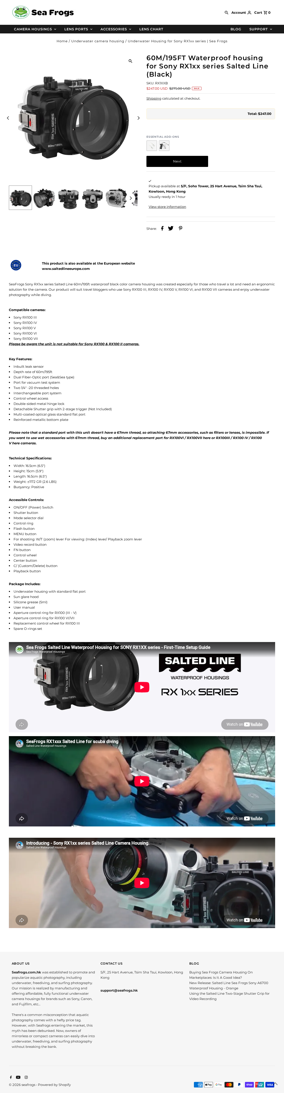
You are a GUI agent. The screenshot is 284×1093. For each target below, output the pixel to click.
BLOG (236, 29)
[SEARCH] (226, 12)
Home (62, 41)
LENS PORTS (76, 29)
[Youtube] (17, 1077)
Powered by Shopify (54, 1085)
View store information (167, 207)
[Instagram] (26, 1077)
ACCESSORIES (114, 29)
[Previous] (8, 118)
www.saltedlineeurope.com (66, 269)
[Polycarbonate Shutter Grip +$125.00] (164, 145)
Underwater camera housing (97, 41)
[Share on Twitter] (171, 229)
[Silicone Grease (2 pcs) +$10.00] (151, 145)
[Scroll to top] (275, 1084)
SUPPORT (258, 29)
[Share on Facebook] (162, 229)
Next (177, 161)
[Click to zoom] (130, 61)
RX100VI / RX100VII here (190, 438)
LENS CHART (151, 29)
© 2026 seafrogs (22, 1085)
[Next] (138, 118)
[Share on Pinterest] (180, 229)
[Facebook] (10, 1077)
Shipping (153, 98)
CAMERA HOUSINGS (33, 29)
